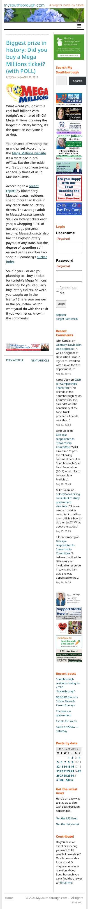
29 (68, 775)
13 (61, 766)
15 (68, 766)
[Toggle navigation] (79, 26)
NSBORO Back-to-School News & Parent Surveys (67, 701)
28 (65, 775)
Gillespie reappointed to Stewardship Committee (65, 441)
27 (61, 775)
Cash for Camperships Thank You (68, 384)
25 (79, 771)
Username (65, 235)
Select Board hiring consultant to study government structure (68, 500)
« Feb (60, 780)
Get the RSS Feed (66, 818)
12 (58, 766)
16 (72, 766)
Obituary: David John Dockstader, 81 (68, 347)
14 (65, 766)
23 (72, 771)
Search (77, 81)
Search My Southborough (67, 70)
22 (68, 771)
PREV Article (15, 360)
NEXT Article (40, 360)
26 (58, 775)
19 (58, 771)
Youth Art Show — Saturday (67, 729)
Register (61, 315)
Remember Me (68, 290)
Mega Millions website (29, 153)
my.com (24, 5)
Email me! (66, 882)
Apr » (69, 780)
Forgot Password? (67, 319)
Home (9, 898)
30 (72, 775)
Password (64, 263)
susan (12, 77)
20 (61, 771)
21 (65, 771)
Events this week (66, 721)
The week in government (63, 713)
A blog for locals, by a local (66, 5)
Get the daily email (67, 824)
